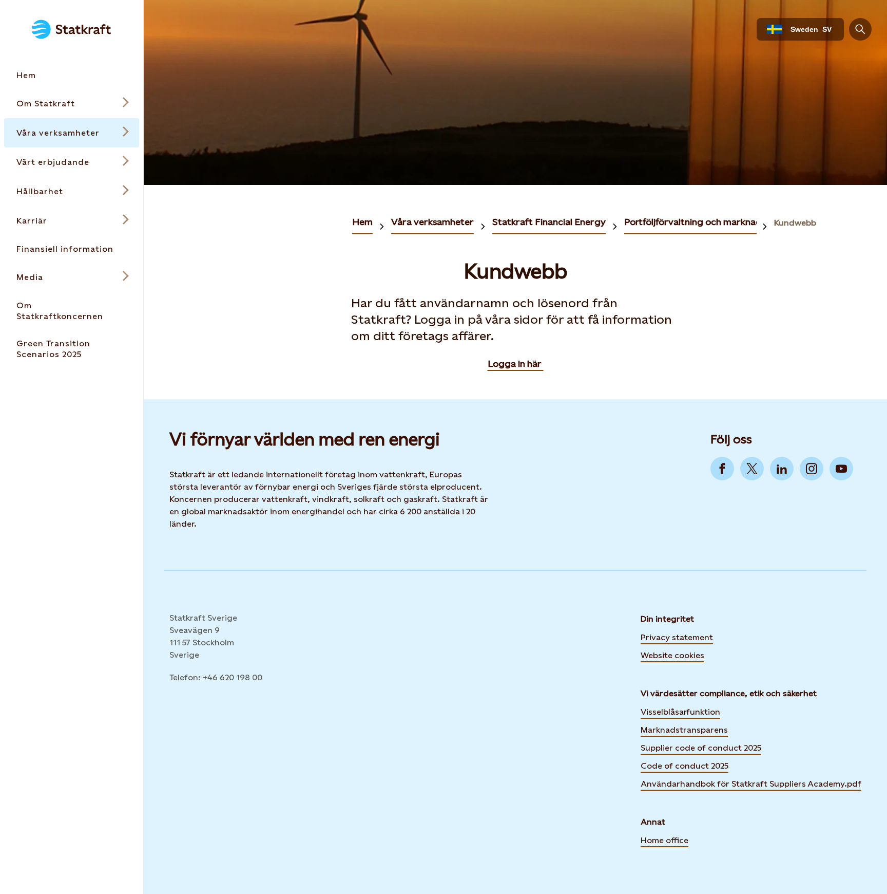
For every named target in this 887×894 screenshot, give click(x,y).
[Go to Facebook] (722, 468)
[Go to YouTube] (841, 468)
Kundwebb (795, 223)
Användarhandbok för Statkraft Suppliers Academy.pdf (751, 784)
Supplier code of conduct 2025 (701, 748)
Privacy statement (677, 637)
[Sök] (860, 29)
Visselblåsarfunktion (680, 712)
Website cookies (672, 654)
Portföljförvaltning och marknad (693, 221)
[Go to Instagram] (811, 468)
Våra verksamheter (432, 221)
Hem (362, 221)
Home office (664, 840)
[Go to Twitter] (752, 468)
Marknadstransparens (684, 730)
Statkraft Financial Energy (549, 221)
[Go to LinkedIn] (782, 468)
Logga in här (516, 363)
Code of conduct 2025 (684, 766)
